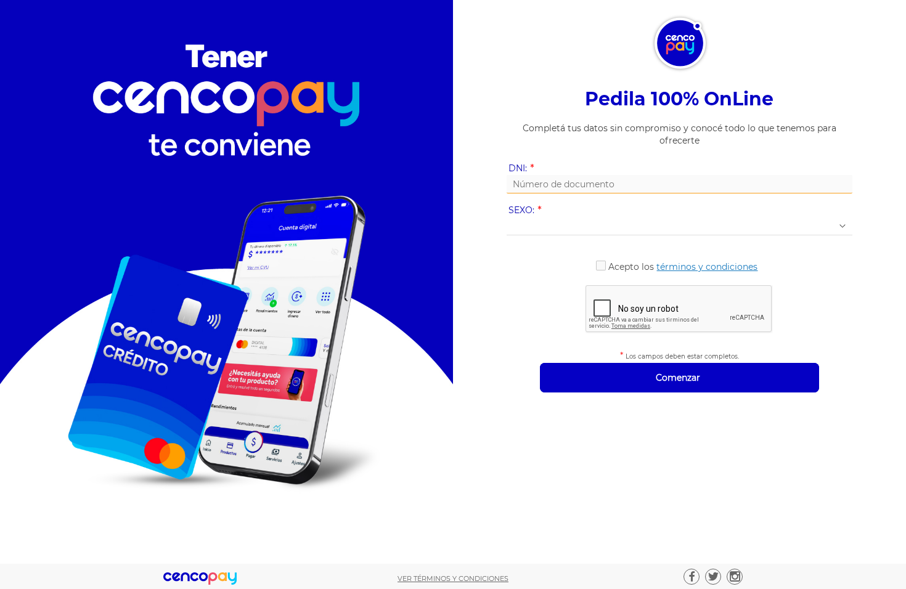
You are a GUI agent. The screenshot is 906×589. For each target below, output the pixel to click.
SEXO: (527, 210)
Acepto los (682, 266)
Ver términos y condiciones (453, 578)
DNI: (523, 168)
